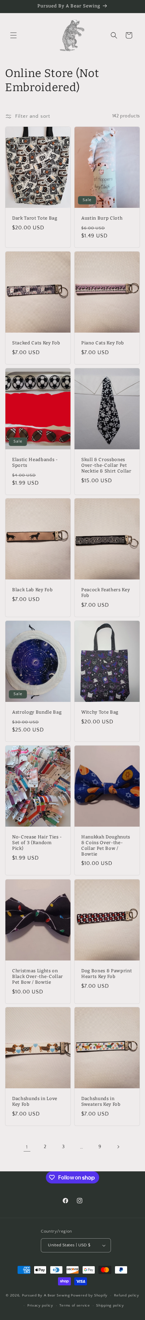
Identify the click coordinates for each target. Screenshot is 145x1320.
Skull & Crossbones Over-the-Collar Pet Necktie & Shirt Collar (106, 465)
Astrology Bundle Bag (36, 712)
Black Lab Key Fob (32, 590)
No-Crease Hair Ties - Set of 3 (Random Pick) (37, 843)
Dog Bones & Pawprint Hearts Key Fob (106, 973)
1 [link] (27, 1147)
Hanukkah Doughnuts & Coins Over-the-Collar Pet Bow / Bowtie (105, 846)
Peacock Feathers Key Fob (105, 593)
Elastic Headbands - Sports (35, 462)
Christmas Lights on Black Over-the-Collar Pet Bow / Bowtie (37, 976)
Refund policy (126, 1295)
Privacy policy (40, 1306)
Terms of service (74, 1306)
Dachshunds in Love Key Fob (34, 1101)
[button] (13, 35)
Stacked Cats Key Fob (36, 342)
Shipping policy (110, 1306)
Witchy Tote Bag (99, 712)
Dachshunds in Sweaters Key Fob (101, 1101)
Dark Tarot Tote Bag (34, 218)
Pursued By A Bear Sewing (46, 1295)
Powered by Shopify (89, 1295)
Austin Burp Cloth (101, 218)
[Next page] (118, 1146)
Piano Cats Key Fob (102, 342)
